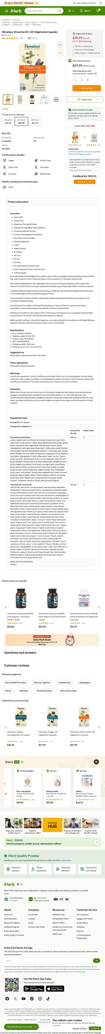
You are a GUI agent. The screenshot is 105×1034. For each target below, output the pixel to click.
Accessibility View (60, 918)
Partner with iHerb (36, 927)
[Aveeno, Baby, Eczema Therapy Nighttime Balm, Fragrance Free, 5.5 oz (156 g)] (87, 783)
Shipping (80, 927)
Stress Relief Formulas (49, 22)
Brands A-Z (6, 20)
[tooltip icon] (22, 762)
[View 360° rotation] (56, 99)
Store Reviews (10, 918)
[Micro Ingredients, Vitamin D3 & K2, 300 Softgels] (28, 783)
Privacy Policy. (18, 972)
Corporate (33, 914)
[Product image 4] (44, 99)
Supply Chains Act (30, 1020)
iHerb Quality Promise (14, 935)
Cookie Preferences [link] (46, 1020)
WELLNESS (52, 825)
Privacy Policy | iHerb (15, 1020)
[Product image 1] (8, 99)
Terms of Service (76, 972)
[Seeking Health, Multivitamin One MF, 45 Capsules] (57, 783)
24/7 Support (82, 914)
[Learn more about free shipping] (95, 73)
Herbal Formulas (44, 690)
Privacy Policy (63, 972)
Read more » (93, 1015)
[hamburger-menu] (6, 11)
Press (30, 922)
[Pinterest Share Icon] (32, 999)
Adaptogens (36, 25)
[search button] (59, 11)
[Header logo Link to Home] (16, 11)
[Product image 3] (32, 99)
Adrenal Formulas (68, 690)
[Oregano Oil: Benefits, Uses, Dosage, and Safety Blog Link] (72, 826)
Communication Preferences (84, 936)
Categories (6, 22)
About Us (8, 914)
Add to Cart (21, 607)
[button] (100, 3)
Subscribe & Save (11, 931)
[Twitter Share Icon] (15, 999)
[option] (8, 121)
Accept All (95, 1028)
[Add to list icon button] (60, 45)
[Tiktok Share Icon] (48, 999)
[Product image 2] (20, 99)
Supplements (17, 22)
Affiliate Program (11, 927)
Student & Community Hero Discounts (62, 928)
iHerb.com (8, 1009)
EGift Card (57, 934)
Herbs (27, 25)
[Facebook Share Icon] (7, 999)
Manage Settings (80, 1028)
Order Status (82, 922)
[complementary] (46, 1020)
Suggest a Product (85, 918)
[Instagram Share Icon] (40, 999)
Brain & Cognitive (31, 22)
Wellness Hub (58, 914)
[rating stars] (12, 38)
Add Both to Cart (84, 182)
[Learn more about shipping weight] (33, 336)
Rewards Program (12, 922)
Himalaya (16, 20)
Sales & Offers (58, 922)
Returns (80, 931)
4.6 (3, 38)
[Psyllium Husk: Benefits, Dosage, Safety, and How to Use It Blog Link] (91, 826)
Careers (31, 918)
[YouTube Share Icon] (24, 999)
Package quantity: (9, 114)
